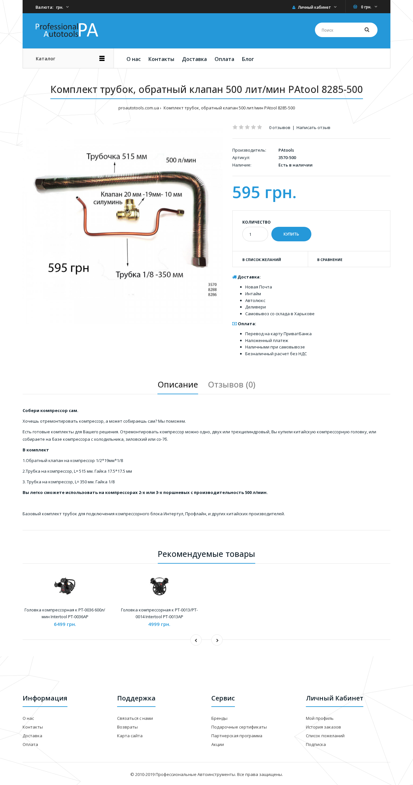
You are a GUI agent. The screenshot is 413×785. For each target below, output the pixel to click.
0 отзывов (279, 127)
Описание (177, 384)
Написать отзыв (313, 127)
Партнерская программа (236, 736)
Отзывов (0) (232, 384)
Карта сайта (130, 736)
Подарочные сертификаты (239, 727)
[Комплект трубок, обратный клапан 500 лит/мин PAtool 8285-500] (123, 224)
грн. (59, 7)
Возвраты (127, 727)
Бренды (219, 718)
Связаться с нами (135, 718)
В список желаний (261, 259)
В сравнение (329, 259)
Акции (217, 744)
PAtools (286, 150)
